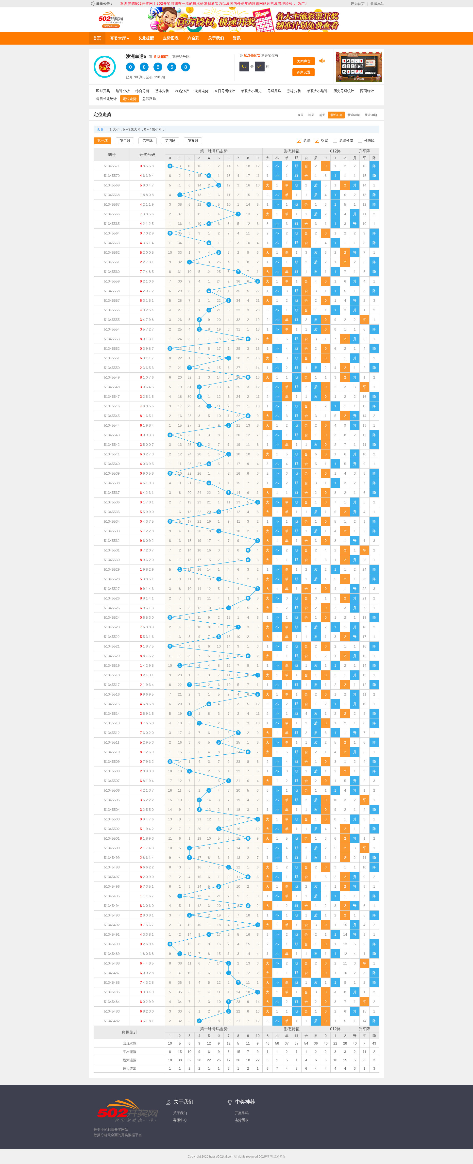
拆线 (324, 140)
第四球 (170, 141)
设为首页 (358, 4)
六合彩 (193, 38)
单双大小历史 (251, 91)
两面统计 (367, 91)
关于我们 (216, 38)
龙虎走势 (201, 91)
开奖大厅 (118, 38)
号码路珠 (274, 91)
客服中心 (180, 1120)
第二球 (125, 141)
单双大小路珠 (317, 91)
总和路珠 (149, 99)
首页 (97, 38)
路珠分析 (123, 91)
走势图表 (171, 38)
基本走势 (162, 91)
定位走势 (129, 99)
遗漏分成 (346, 140)
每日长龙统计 (106, 99)
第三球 (147, 141)
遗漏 (306, 140)
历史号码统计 (344, 91)
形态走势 (294, 91)
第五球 (193, 141)
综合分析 (142, 91)
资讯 (237, 38)
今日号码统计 (224, 91)
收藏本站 (377, 4)
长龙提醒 (146, 38)
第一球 (102, 140)
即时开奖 (103, 91)
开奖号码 (242, 1113)
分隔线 (369, 140)
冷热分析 (182, 91)
